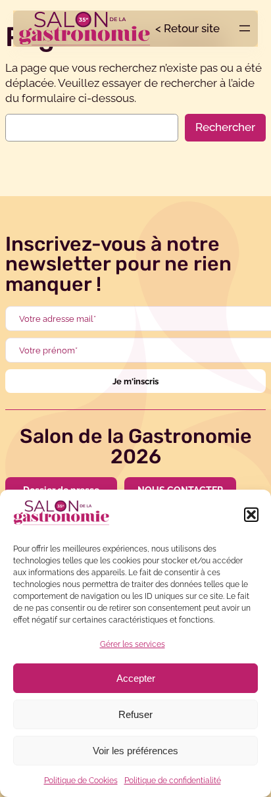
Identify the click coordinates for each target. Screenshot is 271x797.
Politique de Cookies (81, 780)
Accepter (135, 678)
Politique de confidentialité (172, 780)
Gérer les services (132, 644)
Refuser (135, 714)
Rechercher (225, 127)
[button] (251, 514)
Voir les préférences (135, 750)
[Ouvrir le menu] (245, 28)
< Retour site (187, 28)
